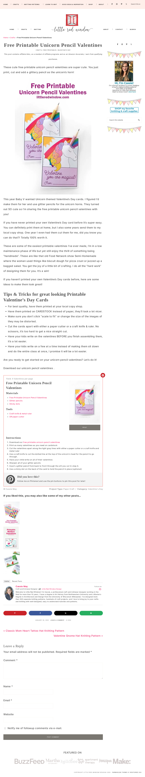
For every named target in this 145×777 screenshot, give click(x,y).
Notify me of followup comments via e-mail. (34, 728)
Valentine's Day (64, 50)
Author (7, 581)
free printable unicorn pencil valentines (41, 442)
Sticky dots (14, 404)
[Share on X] (65, 613)
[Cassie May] (9, 588)
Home (5, 37)
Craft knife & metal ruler (20, 413)
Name (8, 686)
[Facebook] (100, 589)
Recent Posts (17, 581)
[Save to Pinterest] (15, 613)
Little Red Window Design (52, 589)
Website (8, 714)
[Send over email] (91, 613)
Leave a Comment (57, 620)
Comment (10, 660)
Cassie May (22, 586)
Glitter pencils (16, 401)
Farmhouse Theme (119, 772)
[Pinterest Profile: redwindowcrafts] (11, 479)
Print (84, 427)
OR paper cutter (16, 417)
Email (7, 700)
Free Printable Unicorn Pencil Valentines (28, 397)
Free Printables (50, 50)
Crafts (12, 37)
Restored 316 (135, 772)
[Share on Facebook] (40, 613)
